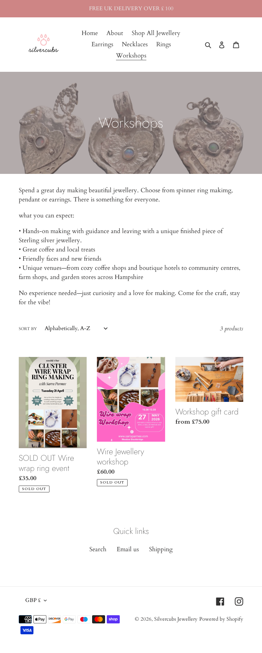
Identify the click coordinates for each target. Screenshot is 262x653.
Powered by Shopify (221, 619)
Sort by (28, 328)
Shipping (161, 549)
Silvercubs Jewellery (176, 619)
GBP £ (33, 600)
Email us (128, 549)
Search (97, 549)
